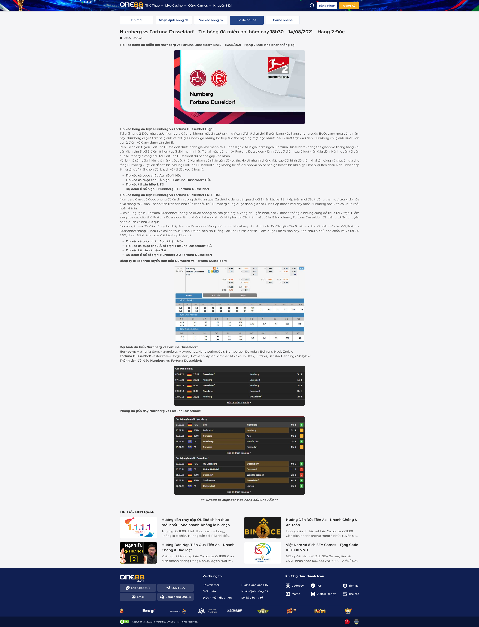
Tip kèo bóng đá (132, 45)
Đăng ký (349, 5)
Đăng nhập (327, 5)
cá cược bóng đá (230, 500)
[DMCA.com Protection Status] (124, 621)
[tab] (136, 20)
